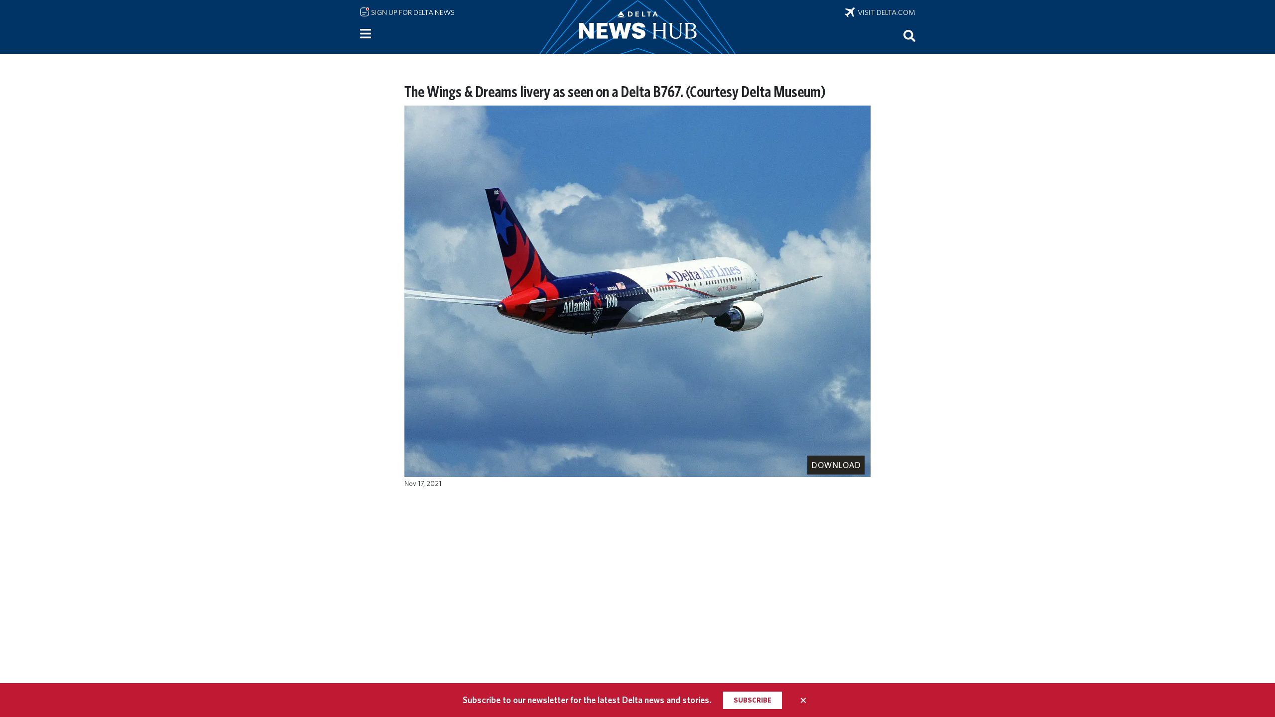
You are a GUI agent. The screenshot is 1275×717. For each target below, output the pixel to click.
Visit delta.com (885, 12)
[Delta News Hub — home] (637, 27)
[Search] (909, 35)
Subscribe (752, 700)
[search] (909, 35)
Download (836, 465)
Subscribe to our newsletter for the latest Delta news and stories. (587, 700)
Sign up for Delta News (412, 12)
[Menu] (366, 34)
